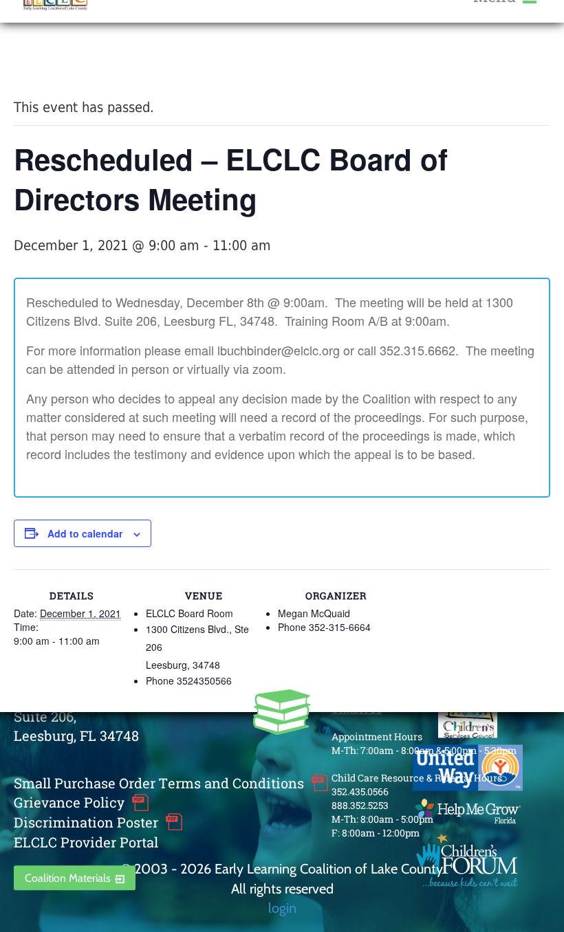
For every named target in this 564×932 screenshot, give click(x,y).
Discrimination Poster (86, 822)
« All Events (45, 61)
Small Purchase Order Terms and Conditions (159, 783)
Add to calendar (84, 533)
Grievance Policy (69, 803)
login (282, 907)
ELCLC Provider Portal (86, 842)
